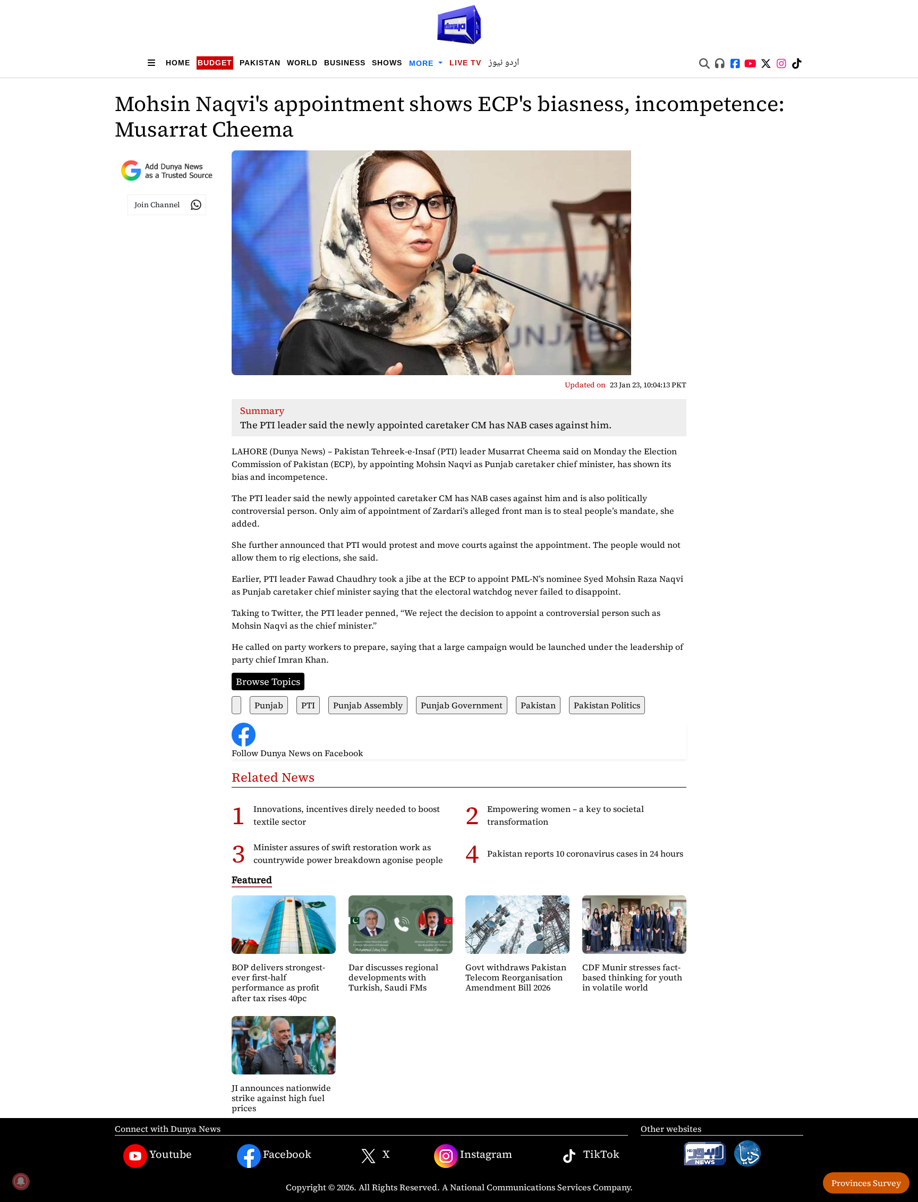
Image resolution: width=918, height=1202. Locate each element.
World (302, 62)
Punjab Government (462, 705)
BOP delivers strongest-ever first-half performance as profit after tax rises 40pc (278, 982)
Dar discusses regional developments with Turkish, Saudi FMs (393, 977)
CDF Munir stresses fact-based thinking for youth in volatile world (632, 977)
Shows (387, 62)
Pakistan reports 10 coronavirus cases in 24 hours (585, 853)
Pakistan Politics (607, 705)
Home (178, 62)
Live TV (465, 62)
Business (345, 62)
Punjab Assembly (368, 705)
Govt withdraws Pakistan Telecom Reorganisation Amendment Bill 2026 (515, 977)
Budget (215, 62)
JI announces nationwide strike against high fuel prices (281, 1098)
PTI (308, 705)
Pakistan (260, 62)
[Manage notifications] (20, 1181)
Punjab (268, 705)
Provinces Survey (866, 1183)
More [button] (422, 63)
